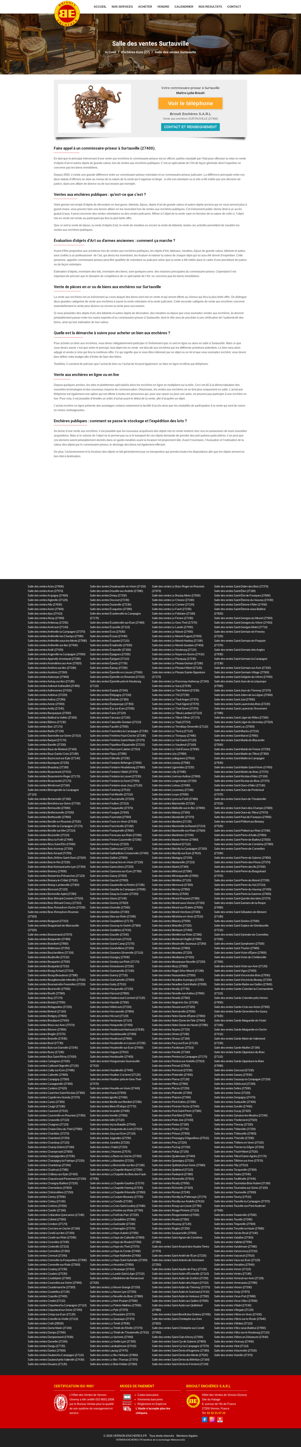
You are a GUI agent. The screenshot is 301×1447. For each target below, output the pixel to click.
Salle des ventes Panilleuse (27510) (173, 1047)
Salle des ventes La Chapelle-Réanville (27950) (117, 1192)
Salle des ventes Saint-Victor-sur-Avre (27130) (240, 966)
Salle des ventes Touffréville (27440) (235, 1178)
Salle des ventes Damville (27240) (47, 1341)
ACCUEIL (100, 6)
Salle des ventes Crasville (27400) (47, 1296)
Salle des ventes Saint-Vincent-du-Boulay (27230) (243, 979)
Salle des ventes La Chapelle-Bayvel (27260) (116, 1169)
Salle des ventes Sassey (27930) (233, 1074)
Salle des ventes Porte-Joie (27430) (172, 1120)
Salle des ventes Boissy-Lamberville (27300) (53, 884)
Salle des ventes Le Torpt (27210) (171, 722)
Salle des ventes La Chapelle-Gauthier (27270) (117, 1183)
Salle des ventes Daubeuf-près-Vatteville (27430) (56, 1359)
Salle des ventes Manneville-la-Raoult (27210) (178, 826)
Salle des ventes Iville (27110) (107, 1120)
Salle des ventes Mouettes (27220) (172, 952)
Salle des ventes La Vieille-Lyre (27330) (113, 1341)
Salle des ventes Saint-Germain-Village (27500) (241, 672)
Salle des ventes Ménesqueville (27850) (175, 875)
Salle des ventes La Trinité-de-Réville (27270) (116, 1327)
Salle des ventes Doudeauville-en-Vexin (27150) (118, 586)
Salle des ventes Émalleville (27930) (111, 645)
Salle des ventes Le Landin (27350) (172, 627)
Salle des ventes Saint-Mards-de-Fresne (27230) (242, 749)
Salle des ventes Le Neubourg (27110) (174, 649)
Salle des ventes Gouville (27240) (109, 934)
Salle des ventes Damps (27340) (46, 1332)
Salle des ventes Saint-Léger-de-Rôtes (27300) (241, 717)
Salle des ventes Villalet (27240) (232, 1305)
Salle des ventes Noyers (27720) (171, 1029)
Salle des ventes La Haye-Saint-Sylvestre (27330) (118, 1260)
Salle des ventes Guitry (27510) (108, 984)
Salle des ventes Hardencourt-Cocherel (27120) (117, 997)
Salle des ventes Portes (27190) (170, 1124)
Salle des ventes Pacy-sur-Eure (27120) (175, 1043)
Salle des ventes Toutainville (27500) (235, 1214)
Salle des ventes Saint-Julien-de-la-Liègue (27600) (243, 695)
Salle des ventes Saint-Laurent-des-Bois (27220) (242, 704)
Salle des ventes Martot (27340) (170, 866)
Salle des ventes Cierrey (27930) (46, 1196)
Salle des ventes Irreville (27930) (109, 1115)
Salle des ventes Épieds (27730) (109, 663)
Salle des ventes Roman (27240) (171, 1192)
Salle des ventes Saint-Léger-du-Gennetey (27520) (243, 722)
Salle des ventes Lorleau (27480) (171, 785)
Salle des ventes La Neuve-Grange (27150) (115, 1287)
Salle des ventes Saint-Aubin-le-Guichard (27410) (180, 1291)
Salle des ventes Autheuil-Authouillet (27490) (54, 685)
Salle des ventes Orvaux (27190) (171, 1038)
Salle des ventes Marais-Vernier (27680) (175, 839)
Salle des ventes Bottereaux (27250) (49, 948)
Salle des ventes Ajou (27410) (45, 613)
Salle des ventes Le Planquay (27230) (174, 658)
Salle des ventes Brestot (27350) (46, 1002)
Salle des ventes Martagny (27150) (172, 857)
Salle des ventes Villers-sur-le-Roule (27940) (240, 1318)
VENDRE (163, 6)
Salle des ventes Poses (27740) (170, 1129)
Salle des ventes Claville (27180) (47, 1210)
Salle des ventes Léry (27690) (169, 753)
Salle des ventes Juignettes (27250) (110, 1138)
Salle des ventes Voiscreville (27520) (235, 1350)
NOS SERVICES (122, 6)
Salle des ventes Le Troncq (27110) (172, 731)
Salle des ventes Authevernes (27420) (50, 690)
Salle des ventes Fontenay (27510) (110, 789)
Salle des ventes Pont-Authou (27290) (174, 1101)
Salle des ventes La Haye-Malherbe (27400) (115, 1255)
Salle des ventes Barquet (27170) (47, 740)
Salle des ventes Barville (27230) (47, 744)
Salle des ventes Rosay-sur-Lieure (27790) (176, 1205)
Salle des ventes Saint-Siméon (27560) (236, 921)
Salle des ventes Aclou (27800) (46, 586)
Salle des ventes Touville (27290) (233, 1219)
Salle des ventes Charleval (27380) (48, 1169)
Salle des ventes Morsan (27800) (171, 948)
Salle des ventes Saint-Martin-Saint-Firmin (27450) (243, 767)
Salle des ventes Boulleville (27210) (48, 957)
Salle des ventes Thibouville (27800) (235, 1133)
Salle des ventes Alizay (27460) (46, 618)
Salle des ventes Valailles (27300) (233, 1237)
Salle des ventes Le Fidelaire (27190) (173, 613)
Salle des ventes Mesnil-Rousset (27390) (175, 898)
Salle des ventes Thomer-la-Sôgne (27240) (239, 1147)
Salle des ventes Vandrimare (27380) (235, 1246)
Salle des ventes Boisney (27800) (47, 871)
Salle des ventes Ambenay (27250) (48, 622)
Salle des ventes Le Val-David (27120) (174, 740)
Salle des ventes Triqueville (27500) (234, 1223)
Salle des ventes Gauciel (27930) (109, 880)
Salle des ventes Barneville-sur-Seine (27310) (54, 735)
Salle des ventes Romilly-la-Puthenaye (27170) (179, 1196)
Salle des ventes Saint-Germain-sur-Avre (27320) (242, 667)
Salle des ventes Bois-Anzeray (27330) (50, 848)
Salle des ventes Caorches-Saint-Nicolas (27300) (56, 1092)
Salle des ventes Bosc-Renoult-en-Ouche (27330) (56, 907)
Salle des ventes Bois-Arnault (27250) (49, 853)
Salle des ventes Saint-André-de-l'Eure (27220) (179, 1255)
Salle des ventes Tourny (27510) (232, 1196)
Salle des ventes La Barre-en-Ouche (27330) (115, 1156)
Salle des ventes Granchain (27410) (110, 939)
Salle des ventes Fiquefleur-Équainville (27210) (117, 744)
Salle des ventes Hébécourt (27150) (110, 1006)
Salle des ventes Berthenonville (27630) (51, 812)
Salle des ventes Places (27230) (170, 1088)
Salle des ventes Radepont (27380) (172, 1174)
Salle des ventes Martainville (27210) (173, 862)
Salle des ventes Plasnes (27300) (171, 1097)
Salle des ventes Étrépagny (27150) (110, 695)
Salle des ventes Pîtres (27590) (170, 1083)
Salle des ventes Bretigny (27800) (47, 1016)
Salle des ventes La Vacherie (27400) (111, 1337)
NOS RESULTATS (210, 6)
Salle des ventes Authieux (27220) (47, 695)
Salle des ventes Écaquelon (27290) (111, 609)
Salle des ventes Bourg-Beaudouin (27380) (53, 975)
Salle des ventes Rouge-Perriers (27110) (175, 1210)
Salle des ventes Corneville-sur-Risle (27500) (54, 1264)
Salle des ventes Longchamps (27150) (174, 780)
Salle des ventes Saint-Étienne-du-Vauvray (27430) (243, 600)
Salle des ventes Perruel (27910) (171, 1065)
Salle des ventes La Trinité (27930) (110, 1323)
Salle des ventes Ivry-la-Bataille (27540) (113, 1124)
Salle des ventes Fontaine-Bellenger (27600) (116, 762)
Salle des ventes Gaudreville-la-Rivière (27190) (117, 884)
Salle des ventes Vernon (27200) (233, 1287)
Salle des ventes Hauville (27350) (109, 1002)
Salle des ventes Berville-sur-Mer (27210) (51, 830)
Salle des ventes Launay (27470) (109, 1350)
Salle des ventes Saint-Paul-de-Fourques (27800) (242, 817)
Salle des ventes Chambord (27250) (49, 1138)
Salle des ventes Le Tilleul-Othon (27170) (176, 717)
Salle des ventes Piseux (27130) (170, 1079)
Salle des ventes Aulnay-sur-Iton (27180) (51, 681)
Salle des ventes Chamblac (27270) (48, 1133)
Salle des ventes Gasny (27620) (108, 875)
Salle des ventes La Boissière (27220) (112, 1160)
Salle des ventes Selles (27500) (232, 1088)
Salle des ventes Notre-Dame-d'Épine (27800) (178, 1016)
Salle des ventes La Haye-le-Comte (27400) (115, 1251)
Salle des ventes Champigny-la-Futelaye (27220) (56, 1160)
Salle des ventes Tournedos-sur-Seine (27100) (241, 1187)
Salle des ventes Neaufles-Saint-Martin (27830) (179, 984)
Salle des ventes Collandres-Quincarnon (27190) (56, 1214)
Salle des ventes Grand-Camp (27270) (112, 943)
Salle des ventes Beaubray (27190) (48, 767)
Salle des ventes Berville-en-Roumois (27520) (54, 821)
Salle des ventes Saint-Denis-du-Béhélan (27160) (180, 1359)
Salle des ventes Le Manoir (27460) (172, 631)
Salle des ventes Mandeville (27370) (173, 817)
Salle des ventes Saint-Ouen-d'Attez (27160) (239, 785)
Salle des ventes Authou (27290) (46, 699)
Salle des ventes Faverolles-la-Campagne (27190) (119, 731)
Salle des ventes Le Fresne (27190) (172, 618)
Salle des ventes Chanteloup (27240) (49, 1165)
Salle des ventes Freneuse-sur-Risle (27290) (116, 835)
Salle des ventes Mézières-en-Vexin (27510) (177, 916)
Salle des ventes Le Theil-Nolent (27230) (175, 690)
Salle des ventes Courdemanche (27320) (51, 1287)
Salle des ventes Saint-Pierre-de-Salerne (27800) (242, 857)
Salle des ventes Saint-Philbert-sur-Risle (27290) (242, 830)
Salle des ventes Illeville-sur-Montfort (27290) (116, 1101)
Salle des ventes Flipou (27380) (108, 753)
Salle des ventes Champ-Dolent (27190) (51, 1147)
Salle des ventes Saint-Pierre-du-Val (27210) (239, 884)
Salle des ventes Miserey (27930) (171, 921)
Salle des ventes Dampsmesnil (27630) (50, 1337)
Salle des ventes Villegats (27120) (233, 1309)
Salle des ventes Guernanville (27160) (112, 970)
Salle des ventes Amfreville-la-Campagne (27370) (56, 631)
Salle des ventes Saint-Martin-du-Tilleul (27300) (241, 753)
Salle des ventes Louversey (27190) (172, 789)
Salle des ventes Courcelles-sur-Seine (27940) (55, 1282)
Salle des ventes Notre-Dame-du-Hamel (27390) (180, 1025)
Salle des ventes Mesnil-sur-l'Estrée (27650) (177, 907)
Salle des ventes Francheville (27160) (112, 826)
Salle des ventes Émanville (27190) (110, 649)
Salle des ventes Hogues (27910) (109, 1052)
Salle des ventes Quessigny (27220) (173, 1160)
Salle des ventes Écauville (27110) (110, 627)
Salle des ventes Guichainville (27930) (112, 979)
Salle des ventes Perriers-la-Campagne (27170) (179, 1056)
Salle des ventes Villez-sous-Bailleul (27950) (240, 1327)
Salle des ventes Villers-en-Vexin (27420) (238, 1314)
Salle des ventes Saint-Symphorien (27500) (239, 943)
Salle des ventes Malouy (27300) (171, 812)
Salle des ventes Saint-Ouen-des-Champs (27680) (243, 808)
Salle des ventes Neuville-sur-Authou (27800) (178, 993)
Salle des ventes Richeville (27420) (172, 1187)
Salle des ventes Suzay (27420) (232, 1110)
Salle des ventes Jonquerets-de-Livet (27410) (116, 1129)
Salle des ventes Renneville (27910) (173, 1178)
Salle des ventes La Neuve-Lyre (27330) (113, 1291)
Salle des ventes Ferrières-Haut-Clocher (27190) (118, 735)
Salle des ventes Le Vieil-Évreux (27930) (175, 749)
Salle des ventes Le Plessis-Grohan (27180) (177, 663)
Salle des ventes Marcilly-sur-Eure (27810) (176, 853)
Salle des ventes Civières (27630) (47, 1205)
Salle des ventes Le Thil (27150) (170, 695)
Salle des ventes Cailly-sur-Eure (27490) (51, 1070)
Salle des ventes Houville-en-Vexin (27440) (115, 1088)
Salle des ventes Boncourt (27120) (48, 889)
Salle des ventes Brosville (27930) (47, 1038)
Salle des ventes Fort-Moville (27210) (111, 794)
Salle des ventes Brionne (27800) (47, 1029)
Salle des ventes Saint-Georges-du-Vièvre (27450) (243, 622)
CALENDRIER (184, 6)
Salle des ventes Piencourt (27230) (172, 1070)
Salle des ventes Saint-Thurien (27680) (236, 948)
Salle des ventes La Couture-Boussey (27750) (116, 1196)
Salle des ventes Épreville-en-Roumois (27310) (117, 676)
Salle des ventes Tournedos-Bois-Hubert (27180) (242, 1183)
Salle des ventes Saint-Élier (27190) (235, 591)
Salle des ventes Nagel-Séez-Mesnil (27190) (178, 970)
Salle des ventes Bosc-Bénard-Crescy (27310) (54, 902)
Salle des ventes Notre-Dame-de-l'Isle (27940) (178, 1020)
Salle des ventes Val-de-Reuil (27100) (236, 1233)
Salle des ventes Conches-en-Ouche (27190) (54, 1228)
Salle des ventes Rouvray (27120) (171, 1223)
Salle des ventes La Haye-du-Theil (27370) (115, 1246)
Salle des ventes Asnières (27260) (47, 672)
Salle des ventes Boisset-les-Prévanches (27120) (56, 875)
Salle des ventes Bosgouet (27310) (48, 921)
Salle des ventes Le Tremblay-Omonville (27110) (180, 726)
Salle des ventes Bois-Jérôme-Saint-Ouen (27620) (57, 857)
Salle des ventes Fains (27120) (108, 713)
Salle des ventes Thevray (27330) (233, 1124)
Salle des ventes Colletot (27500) (47, 1219)
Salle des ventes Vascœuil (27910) (234, 1255)
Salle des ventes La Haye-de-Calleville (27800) (117, 1237)
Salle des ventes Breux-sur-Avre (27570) (51, 1025)
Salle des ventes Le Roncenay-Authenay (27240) (180, 681)
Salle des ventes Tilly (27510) (231, 1165)
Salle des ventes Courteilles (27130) (49, 1291)
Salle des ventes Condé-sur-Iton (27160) (51, 1233)
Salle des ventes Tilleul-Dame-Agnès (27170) (240, 1156)
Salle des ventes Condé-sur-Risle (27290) (52, 1237)
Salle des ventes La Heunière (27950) (112, 1264)
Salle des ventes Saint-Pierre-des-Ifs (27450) (240, 866)
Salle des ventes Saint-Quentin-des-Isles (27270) (242, 898)
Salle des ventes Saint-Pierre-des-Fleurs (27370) (242, 862)
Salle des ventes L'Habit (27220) (108, 1147)
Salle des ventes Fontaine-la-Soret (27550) (114, 780)
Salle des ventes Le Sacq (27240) (171, 685)
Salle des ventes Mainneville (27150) (173, 803)
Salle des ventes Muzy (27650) (170, 966)
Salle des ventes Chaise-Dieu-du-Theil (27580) (55, 1129)
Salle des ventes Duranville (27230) (110, 604)
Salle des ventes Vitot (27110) (231, 1346)
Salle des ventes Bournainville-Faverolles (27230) (56, 984)
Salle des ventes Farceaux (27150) (110, 717)
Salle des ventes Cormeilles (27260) (49, 1251)
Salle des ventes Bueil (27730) (45, 1043)
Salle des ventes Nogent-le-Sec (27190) (175, 1002)
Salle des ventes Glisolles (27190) (109, 912)
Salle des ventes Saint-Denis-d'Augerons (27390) (180, 1350)
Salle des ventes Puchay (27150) (171, 1147)
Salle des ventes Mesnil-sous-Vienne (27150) (178, 902)
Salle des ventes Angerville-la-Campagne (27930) (56, 654)
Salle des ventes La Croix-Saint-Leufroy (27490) (117, 1205)
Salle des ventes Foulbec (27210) (109, 803)
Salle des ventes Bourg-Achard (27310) (50, 970)
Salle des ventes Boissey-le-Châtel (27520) (53, 880)
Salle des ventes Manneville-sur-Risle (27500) (178, 830)
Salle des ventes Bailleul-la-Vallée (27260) (52, 717)
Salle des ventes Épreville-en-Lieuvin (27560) (116, 672)
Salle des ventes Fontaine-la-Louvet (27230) (115, 776)
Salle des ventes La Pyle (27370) (109, 1309)
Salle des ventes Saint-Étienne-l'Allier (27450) (240, 604)
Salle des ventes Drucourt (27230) (109, 600)
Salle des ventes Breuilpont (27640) (48, 1020)
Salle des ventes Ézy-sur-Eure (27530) (112, 708)
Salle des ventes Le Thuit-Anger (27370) (175, 699)
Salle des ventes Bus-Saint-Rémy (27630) (52, 1056)
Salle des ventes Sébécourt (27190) (234, 1083)
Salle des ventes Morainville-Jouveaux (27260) (179, 943)
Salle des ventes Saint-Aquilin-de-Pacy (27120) (179, 1269)
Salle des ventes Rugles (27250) (171, 1228)
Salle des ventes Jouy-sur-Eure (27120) (113, 1133)
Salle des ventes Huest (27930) (108, 1092)
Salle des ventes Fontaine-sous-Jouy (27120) (116, 785)
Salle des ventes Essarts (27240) (109, 690)
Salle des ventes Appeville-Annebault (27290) (54, 658)
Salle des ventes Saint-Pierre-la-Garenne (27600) (242, 893)
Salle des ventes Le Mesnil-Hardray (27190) (177, 640)
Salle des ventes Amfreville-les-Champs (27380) (55, 636)
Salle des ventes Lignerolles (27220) (173, 767)
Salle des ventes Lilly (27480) (169, 771)
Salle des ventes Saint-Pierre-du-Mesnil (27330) (241, 880)
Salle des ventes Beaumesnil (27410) (49, 771)
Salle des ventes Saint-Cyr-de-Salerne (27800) (179, 1341)
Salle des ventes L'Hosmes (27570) (110, 1151)
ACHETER (145, 6)
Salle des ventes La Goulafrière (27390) (113, 1219)
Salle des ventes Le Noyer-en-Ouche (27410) (178, 654)
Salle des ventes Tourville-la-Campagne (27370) (242, 1201)
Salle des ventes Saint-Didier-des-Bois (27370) (241, 586)
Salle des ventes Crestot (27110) (46, 1300)
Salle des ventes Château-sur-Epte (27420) (53, 1174)
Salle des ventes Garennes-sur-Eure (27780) (115, 871)
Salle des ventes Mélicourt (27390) (172, 871)
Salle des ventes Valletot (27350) (233, 1242)
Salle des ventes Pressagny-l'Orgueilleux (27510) (180, 1138)
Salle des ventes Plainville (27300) (172, 1092)
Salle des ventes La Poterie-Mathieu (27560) (115, 1305)
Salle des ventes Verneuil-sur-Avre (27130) (239, 1278)
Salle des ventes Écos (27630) (107, 631)
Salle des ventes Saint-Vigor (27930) (235, 970)
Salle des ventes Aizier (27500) (46, 609)
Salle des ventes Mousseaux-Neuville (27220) (178, 961)
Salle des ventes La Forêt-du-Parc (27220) (114, 1214)
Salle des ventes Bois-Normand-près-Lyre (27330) (57, 866)
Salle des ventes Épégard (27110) (109, 658)
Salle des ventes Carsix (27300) (46, 1101)
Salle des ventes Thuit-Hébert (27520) (236, 1151)
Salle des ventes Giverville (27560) (110, 907)
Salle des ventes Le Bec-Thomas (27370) (114, 1359)
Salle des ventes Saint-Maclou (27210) (236, 731)
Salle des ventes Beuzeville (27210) (48, 835)
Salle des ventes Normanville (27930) (173, 1011)
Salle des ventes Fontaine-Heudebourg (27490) (117, 767)
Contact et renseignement (190, 127)
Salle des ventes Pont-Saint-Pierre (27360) (176, 1110)
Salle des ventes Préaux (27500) (171, 1133)
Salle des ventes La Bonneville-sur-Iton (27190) (117, 1165)
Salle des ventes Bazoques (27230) (48, 762)
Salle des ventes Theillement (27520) (235, 1120)
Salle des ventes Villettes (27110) (233, 1323)
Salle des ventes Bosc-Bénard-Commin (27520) (55, 898)
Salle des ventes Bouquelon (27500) (49, 961)
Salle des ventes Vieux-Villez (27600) (235, 1300)
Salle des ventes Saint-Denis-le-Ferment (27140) (180, 1364)
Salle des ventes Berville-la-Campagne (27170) (55, 826)
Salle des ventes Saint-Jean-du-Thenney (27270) (242, 690)
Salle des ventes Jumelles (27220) (110, 1142)
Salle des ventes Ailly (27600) (45, 604)
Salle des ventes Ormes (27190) (170, 1034)
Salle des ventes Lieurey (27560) (171, 762)
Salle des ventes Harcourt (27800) (109, 993)
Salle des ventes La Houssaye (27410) (112, 1269)
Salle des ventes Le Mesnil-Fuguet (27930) (177, 636)
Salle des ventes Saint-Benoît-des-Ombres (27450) (181, 1314)
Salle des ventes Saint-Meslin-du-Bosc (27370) (241, 771)
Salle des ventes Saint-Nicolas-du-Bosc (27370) (241, 780)
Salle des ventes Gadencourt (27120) (111, 848)
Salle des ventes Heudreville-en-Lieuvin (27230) (118, 1043)
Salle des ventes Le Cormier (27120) (173, 604)
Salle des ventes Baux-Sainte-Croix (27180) (53, 753)
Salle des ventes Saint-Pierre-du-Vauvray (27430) (242, 889)
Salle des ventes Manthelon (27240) (173, 835)
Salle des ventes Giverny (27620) (109, 902)
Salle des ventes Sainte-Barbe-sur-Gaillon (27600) (243, 984)
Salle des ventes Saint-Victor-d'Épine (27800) (240, 952)
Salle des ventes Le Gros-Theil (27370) (174, 622)
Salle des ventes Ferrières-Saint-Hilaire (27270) (117, 740)
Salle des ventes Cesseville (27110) (48, 1120)
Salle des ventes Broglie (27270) (46, 1034)
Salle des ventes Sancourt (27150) (234, 1070)
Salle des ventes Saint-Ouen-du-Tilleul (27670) (241, 812)
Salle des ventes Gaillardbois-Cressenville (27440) (119, 853)
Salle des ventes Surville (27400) (233, 1106)
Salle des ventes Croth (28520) (45, 1323)
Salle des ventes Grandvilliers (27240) (112, 948)
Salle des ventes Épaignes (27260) (110, 654)
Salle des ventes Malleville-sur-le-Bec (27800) (178, 808)
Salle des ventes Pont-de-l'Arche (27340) (175, 1106)
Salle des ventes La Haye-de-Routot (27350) (115, 1242)
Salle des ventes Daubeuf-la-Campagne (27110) (56, 1355)
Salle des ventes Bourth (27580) (46, 993)
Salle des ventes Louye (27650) (170, 794)
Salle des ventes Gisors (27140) (108, 898)
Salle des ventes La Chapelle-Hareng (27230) (116, 1187)
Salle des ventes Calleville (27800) (48, 1074)
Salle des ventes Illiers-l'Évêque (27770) (113, 1106)
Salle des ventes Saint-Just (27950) (234, 699)
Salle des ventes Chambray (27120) (48, 1142)
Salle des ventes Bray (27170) (45, 997)
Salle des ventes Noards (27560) (171, 997)
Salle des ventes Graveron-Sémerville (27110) (116, 952)
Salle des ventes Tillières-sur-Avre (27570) (238, 1160)
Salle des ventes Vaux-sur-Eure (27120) (237, 1260)
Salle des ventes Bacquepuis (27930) (49, 713)
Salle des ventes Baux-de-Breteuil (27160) (52, 749)
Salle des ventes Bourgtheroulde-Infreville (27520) (56, 979)
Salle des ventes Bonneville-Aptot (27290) (52, 893)
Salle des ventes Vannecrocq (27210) (235, 1251)
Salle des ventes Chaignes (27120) (48, 1124)
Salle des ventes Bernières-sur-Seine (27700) (54, 803)
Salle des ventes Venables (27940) (234, 1264)
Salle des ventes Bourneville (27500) (49, 988)
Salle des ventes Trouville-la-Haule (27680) (239, 1228)
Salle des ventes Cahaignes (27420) (49, 1061)
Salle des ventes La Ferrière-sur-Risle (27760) (116, 1210)
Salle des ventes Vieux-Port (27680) (235, 1296)
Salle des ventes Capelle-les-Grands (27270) (54, 1097)
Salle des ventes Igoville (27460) (109, 1097)
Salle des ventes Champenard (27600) (50, 1151)
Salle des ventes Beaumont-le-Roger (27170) (54, 776)
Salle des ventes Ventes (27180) (233, 1273)
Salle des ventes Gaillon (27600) (109, 857)
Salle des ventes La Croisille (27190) (111, 1201)
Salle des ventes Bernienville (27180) (49, 798)
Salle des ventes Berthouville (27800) (49, 817)
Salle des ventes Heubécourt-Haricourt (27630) (117, 1029)
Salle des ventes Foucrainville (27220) (112, 798)
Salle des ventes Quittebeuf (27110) (172, 1169)
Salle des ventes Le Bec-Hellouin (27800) (114, 1355)
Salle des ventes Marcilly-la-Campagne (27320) (179, 848)
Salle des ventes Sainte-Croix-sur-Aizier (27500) (242, 1006)
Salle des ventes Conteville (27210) (48, 1246)
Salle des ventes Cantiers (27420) (47, 1088)
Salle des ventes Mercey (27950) (171, 889)
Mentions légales (187, 1435)
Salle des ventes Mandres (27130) (171, 821)
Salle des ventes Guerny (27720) (109, 975)
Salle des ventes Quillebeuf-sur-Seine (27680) (178, 1165)
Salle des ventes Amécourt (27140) (48, 627)
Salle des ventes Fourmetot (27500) (110, 817)
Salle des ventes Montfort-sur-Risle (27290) (177, 934)
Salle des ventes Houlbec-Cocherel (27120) (115, 1074)
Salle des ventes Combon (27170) (47, 1223)
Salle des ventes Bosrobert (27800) (48, 943)
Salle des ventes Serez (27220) (232, 1092)
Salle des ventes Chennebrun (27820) (50, 1187)
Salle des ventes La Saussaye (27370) (112, 1318)
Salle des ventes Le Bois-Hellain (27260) (113, 1364)
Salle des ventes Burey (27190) (46, 1052)
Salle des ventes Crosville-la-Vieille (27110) (53, 1318)
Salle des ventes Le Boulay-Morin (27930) (176, 595)
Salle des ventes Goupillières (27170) (111, 921)
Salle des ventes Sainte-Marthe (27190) (237, 1047)
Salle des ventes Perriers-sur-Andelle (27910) (178, 1061)
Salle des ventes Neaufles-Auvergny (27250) (178, 979)
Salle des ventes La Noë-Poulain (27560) (114, 1300)
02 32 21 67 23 (216, 1413)
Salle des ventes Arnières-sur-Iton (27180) (52, 667)
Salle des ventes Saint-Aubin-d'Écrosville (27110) (180, 1273)
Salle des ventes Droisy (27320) (108, 595)
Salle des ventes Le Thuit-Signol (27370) (175, 704)
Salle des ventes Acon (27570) (45, 591)
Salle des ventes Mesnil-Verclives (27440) (176, 912)
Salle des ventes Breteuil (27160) (47, 1011)
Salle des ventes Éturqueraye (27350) (111, 704)
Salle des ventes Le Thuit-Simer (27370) (175, 708)
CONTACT (234, 6)
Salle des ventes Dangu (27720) (46, 1346)
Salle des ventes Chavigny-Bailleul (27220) (53, 1183)
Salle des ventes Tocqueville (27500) (235, 1169)
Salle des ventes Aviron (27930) (46, 704)
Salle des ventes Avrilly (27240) (46, 708)
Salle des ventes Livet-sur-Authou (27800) (176, 776)
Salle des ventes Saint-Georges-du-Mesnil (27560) (243, 618)
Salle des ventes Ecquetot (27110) (109, 640)
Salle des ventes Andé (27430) (45, 649)
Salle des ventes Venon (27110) (232, 1269)
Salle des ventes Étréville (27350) (109, 699)
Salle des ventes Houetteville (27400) (111, 1070)
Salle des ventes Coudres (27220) (47, 1273)
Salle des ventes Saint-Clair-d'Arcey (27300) (177, 1337)
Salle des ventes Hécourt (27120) (109, 1016)
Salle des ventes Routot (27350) (170, 1219)
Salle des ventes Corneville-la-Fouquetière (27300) (57, 1260)
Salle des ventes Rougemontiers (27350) (175, 1214)
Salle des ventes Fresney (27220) (109, 844)
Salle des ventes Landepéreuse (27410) (113, 1346)
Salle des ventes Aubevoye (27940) (48, 676)
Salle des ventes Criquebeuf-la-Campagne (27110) (57, 1305)
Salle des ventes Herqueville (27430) (111, 1025)
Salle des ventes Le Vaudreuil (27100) (174, 744)
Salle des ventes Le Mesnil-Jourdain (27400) (177, 645)
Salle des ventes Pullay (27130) (170, 1151)
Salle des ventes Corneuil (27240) (47, 1255)
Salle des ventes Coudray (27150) (47, 1269)
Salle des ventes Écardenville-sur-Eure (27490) (117, 622)
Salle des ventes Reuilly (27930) (170, 1183)
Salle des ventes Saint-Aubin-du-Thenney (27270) (181, 1287)
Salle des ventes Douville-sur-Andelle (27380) (116, 591)
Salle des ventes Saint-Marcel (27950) (236, 735)
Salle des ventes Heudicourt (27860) (111, 1038)
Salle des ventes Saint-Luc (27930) (234, 726)
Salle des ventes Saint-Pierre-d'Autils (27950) (240, 835)
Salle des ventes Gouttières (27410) (110, 930)
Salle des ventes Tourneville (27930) (235, 1192)
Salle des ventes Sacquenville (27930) (174, 1233)
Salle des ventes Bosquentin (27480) (49, 939)
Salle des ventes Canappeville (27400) (50, 1083)
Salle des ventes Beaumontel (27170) (49, 780)
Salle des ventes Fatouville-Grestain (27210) (115, 722)
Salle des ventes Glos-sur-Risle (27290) (113, 916)
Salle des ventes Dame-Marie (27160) (50, 1327)
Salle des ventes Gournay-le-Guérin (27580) (115, 925)
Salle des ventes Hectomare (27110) (111, 1020)
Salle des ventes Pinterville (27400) (172, 1074)
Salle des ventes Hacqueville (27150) (111, 988)
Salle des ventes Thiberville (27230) (235, 1129)
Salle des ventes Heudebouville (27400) (113, 1034)
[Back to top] (291, 1437)
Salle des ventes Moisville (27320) (171, 925)
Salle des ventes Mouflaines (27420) (173, 957)
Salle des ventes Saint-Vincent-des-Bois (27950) (242, 975)
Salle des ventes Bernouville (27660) (49, 808)
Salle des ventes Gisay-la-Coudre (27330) (114, 893)
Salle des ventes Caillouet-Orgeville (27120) (53, 1065)
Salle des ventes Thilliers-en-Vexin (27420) (239, 1142)
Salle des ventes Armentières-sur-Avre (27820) (55, 663)
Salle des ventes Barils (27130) (46, 731)
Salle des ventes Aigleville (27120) (48, 600)
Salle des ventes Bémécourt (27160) (49, 785)
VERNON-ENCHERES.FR (130, 1435)
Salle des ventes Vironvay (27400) (234, 1341)
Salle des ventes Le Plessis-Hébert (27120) (177, 667)
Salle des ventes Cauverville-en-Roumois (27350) (56, 1115)
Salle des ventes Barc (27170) (45, 726)
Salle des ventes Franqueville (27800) (112, 830)
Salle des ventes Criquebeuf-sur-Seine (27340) (55, 1309)
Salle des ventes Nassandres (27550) (173, 975)
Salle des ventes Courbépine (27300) (49, 1278)
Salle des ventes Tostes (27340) (232, 1174)
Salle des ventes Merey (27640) (170, 893)
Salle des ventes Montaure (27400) (172, 930)
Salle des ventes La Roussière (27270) (112, 1314)
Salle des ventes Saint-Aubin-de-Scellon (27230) (180, 1278)
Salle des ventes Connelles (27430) (48, 1242)
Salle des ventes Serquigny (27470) (234, 1097)
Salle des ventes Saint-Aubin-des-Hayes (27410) (180, 1282)
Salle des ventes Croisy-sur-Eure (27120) (51, 1314)
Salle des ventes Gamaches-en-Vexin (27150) (116, 862)
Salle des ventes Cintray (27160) (46, 1201)
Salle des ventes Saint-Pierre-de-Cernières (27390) (243, 844)
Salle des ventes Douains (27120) (47, 1364)
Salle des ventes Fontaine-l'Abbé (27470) (114, 771)
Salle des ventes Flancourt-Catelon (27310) (115, 749)
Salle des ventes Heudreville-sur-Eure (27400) (116, 1047)
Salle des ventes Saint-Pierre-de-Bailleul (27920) (242, 839)
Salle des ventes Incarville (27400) (110, 1110)
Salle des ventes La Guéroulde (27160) (112, 1223)
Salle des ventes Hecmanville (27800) (112, 1011)
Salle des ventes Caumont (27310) (48, 1110)
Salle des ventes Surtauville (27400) (235, 1101)
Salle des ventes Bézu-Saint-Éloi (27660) (51, 844)
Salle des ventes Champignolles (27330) (51, 1156)
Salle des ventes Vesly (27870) (232, 1291)
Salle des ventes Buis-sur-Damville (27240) (53, 1047)
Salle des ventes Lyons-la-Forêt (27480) (175, 798)
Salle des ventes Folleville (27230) (110, 758)
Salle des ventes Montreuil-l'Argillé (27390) (176, 939)
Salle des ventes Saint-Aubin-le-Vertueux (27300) (180, 1296)
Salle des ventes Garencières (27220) (111, 866)
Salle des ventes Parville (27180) (171, 1052)
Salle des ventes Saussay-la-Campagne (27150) (242, 1079)
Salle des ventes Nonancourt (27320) (173, 1006)
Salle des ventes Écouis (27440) (108, 636)
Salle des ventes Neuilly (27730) (170, 988)
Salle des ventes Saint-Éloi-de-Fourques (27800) (242, 595)
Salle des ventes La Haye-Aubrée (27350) (114, 1233)
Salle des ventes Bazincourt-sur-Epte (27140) (54, 758)
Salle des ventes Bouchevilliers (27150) (51, 952)
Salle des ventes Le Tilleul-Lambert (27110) (177, 713)
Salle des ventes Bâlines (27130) (47, 722)
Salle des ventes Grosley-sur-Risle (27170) (114, 961)
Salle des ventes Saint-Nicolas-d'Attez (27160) (241, 776)
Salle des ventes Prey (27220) (169, 1142)
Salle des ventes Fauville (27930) (109, 726)
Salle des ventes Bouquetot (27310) (48, 966)
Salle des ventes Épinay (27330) (109, 667)
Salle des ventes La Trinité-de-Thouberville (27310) (119, 1332)
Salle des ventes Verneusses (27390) (235, 1282)
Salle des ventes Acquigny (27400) (48, 595)
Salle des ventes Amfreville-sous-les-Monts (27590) (57, 640)
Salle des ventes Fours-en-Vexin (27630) (113, 821)
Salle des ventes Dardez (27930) (47, 1350)
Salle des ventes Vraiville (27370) (233, 1355)
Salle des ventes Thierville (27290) (234, 1138)
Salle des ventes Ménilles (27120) (171, 880)
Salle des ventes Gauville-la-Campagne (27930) (118, 889)
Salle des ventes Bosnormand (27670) (50, 934)
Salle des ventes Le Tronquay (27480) (174, 735)
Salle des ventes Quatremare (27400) (173, 1156)
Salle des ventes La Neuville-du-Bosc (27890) (116, 1296)
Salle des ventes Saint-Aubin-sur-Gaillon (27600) (180, 1300)
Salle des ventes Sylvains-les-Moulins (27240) (241, 1115)
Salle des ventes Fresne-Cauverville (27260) (115, 839)
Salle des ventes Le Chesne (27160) (173, 600)
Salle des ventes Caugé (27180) (46, 1106)
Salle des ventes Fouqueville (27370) (111, 808)
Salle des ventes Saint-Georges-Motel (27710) (240, 627)
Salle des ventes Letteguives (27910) (173, 758)
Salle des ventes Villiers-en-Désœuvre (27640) (241, 1337)
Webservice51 (178, 1439)
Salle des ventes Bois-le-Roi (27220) (49, 862)
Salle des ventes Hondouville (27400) (111, 1056)
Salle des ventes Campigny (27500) (48, 1079)
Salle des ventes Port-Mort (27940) (172, 1115)
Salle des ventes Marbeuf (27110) (171, 844)
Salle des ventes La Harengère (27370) (112, 1228)
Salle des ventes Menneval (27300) (172, 884)
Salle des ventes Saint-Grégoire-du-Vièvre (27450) (243, 676)
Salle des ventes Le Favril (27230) (171, 609)
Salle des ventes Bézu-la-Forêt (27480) (50, 839)
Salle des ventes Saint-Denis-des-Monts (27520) (180, 1355)
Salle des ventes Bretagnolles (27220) (50, 1006)
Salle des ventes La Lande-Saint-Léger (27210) (117, 1273)
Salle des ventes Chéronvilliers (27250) (50, 1192)
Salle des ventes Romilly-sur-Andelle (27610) (178, 1201)
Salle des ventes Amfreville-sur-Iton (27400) (53, 645)
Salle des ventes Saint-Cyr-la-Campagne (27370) (180, 1346)
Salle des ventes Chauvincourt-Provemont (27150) (57, 1178)
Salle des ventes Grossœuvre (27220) (112, 966)
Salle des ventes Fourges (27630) (109, 812)
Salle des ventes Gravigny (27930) (110, 957)
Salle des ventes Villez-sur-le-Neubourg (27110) (241, 1332)
